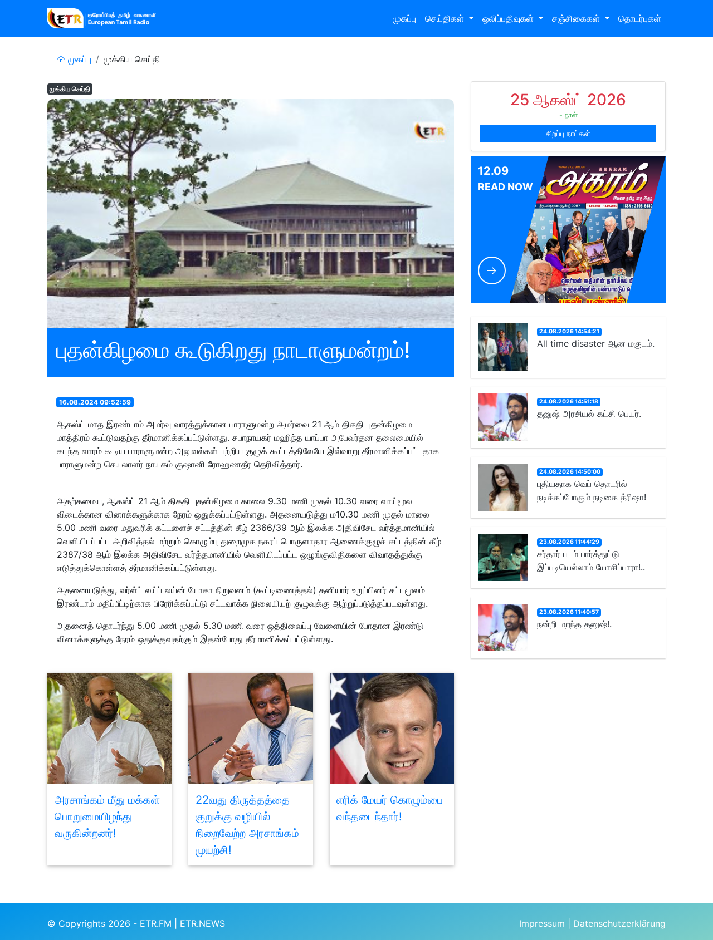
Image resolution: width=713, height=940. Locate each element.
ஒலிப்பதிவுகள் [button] (509, 18)
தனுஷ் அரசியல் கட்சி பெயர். (589, 414)
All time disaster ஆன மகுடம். (596, 344)
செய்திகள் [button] (446, 18)
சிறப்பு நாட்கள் (568, 133)
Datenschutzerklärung (619, 923)
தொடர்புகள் (639, 18)
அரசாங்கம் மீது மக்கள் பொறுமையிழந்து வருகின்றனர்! (107, 816)
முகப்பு (404, 18)
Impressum (542, 923)
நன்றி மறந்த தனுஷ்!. (574, 624)
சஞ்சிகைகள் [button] (577, 18)
